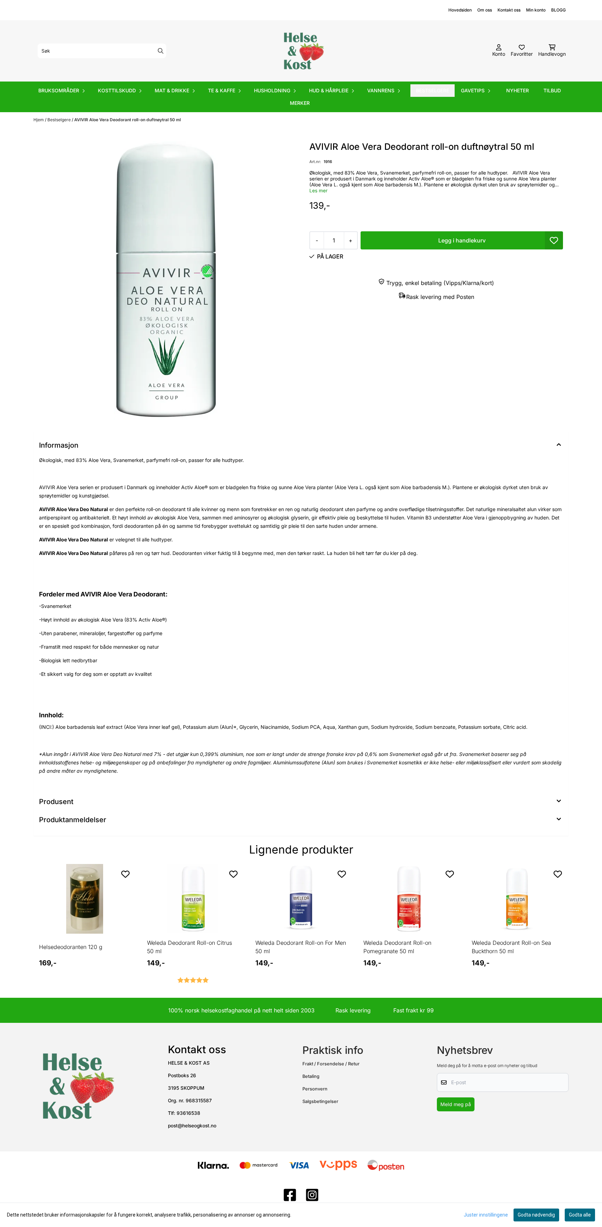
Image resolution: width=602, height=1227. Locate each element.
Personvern (314, 1088)
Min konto (536, 10)
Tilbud (552, 90)
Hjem (39, 119)
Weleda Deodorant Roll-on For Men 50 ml (300, 947)
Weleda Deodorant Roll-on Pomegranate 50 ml (397, 947)
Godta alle (580, 1215)
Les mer (318, 190)
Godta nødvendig (536, 1215)
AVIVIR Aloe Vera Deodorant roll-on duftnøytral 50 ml (127, 119)
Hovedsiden (460, 10)
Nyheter (517, 90)
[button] (554, 240)
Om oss (484, 10)
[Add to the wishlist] (125, 874)
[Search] (160, 51)
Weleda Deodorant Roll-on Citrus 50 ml (189, 947)
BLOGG (558, 10)
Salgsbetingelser (320, 1101)
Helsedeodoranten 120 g (70, 946)
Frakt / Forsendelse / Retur (331, 1063)
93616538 (188, 1113)
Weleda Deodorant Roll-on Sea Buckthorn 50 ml (511, 947)
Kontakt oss (508, 10)
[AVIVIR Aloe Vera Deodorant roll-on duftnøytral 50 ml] (166, 280)
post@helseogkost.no (192, 1125)
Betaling (310, 1076)
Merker (300, 103)
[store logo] (303, 50)
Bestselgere (432, 90)
